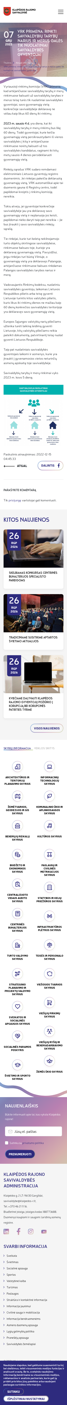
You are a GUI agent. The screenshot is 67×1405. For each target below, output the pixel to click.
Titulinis (7, 62)
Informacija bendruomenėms (23, 1319)
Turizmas (12, 1287)
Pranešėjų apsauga (18, 1337)
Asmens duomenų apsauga (22, 1325)
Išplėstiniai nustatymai (26, 1399)
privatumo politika (33, 1143)
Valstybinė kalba (16, 1281)
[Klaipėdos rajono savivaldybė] (20, 12)
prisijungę (15, 500)
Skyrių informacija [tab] (17, 748)
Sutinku (13, 1391)
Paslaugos (13, 1293)
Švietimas (12, 1262)
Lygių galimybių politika (20, 1331)
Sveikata (12, 1255)
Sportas (11, 1274)
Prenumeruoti (20, 1154)
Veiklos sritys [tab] (44, 748)
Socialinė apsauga (17, 1268)
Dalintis (48, 465)
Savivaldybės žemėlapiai (21, 1344)
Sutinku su (27, 1143)
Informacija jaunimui (19, 1306)
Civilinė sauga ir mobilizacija (23, 1312)
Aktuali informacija (24, 62)
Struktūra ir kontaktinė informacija (27, 1300)
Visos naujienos (47, 728)
